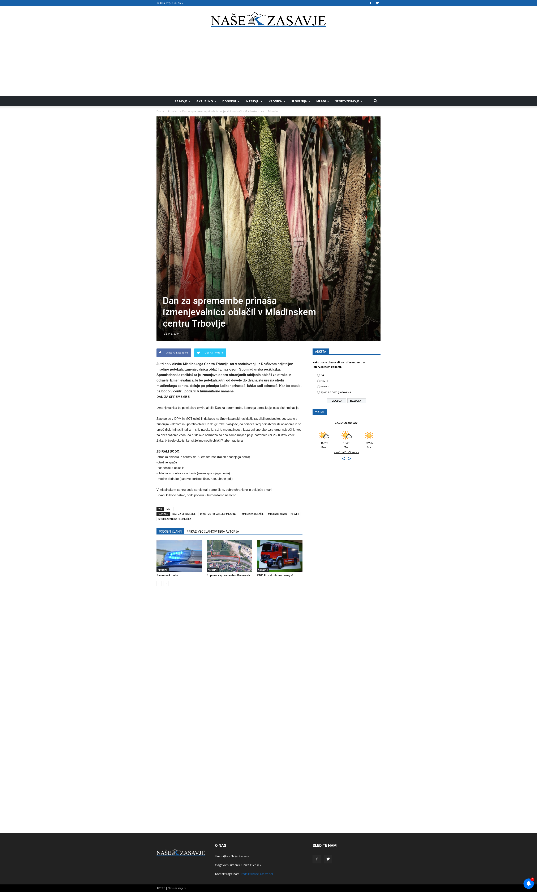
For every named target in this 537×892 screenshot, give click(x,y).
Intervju (252, 101)
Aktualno (204, 101)
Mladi (321, 101)
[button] (375, 101)
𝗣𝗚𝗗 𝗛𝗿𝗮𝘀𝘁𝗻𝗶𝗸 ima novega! (275, 575)
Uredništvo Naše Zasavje (232, 856)
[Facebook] (370, 3)
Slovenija (299, 101)
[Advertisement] (268, 64)
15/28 (347, 445)
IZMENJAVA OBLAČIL (252, 513)
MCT (169, 508)
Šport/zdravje (347, 101)
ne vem (325, 386)
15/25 (370, 445)
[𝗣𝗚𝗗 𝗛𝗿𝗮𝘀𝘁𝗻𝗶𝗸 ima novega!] (279, 556)
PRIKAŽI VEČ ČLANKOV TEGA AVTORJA (213, 531)
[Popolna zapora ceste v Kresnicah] (229, 556)
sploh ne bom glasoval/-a (336, 392)
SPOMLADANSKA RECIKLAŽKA (174, 518)
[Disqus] (229, 653)
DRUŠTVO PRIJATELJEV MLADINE (218, 513)
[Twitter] (377, 3)
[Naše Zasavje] (268, 19)
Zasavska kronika (167, 575)
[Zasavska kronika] (179, 556)
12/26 (324, 445)
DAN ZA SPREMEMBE (184, 513)
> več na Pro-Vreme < (370, 452)
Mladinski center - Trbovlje (283, 513)
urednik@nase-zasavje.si (256, 874)
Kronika (275, 101)
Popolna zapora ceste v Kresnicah (228, 575)
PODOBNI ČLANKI (170, 531)
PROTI (324, 380)
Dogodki (229, 101)
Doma (160, 111)
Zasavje (181, 101)
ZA (322, 375)
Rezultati (357, 400)
